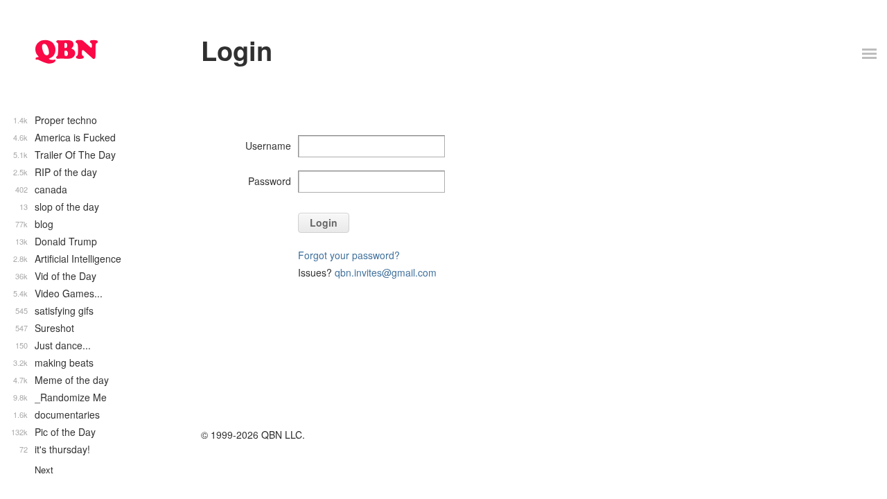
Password (269, 181)
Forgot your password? (349, 255)
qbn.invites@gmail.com (386, 272)
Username (268, 145)
